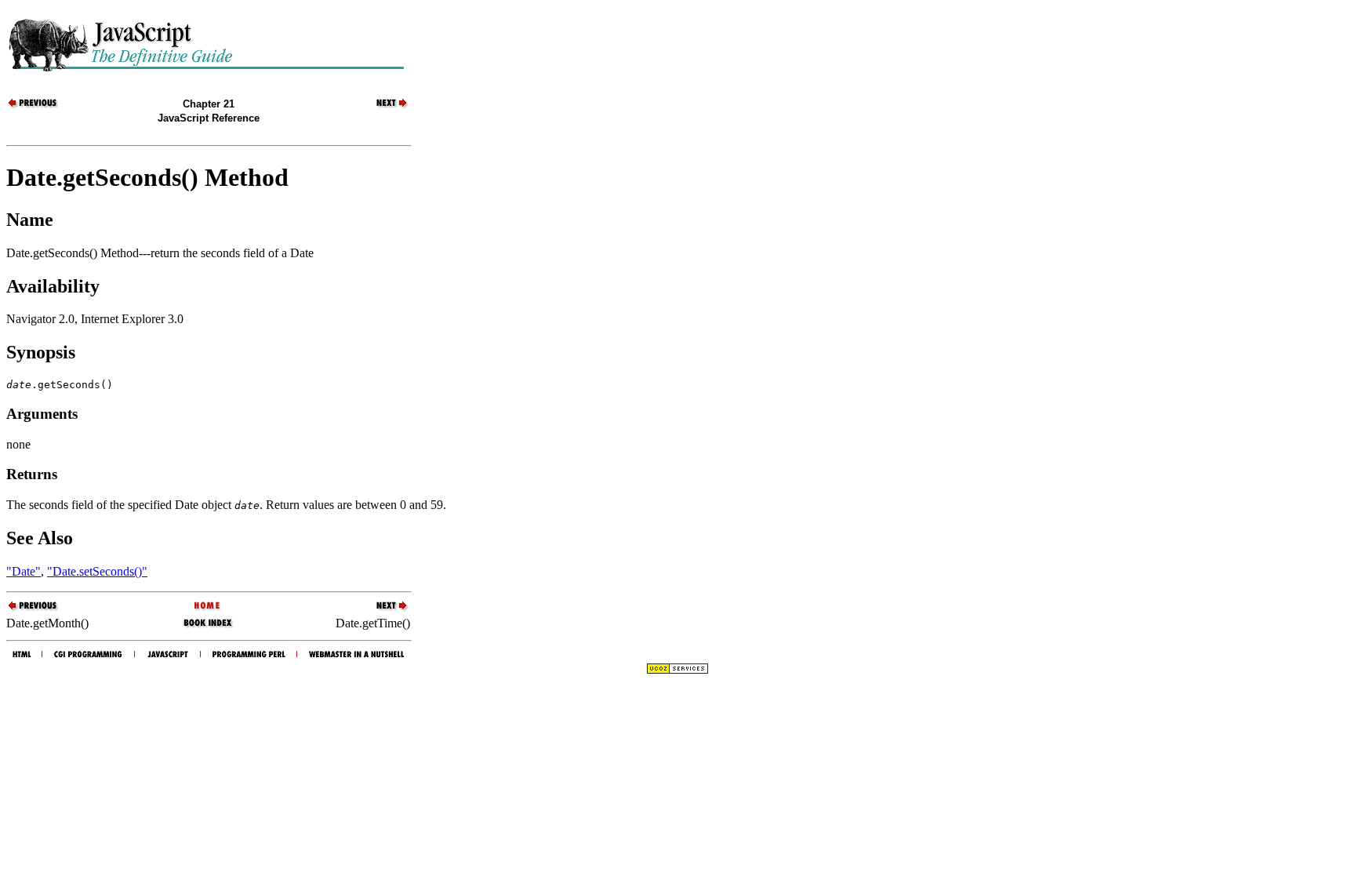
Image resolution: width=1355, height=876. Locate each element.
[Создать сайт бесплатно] (677, 670)
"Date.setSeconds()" (97, 571)
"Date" (23, 571)
